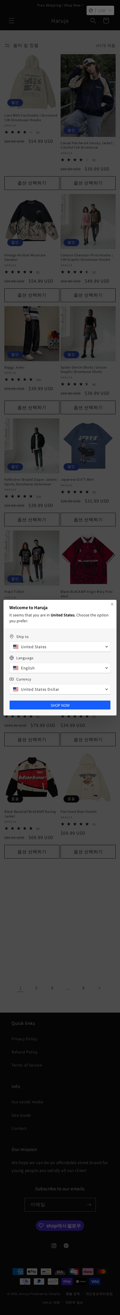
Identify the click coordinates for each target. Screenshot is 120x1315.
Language (24, 657)
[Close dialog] (112, 604)
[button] (100, 10)
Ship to (22, 636)
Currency (23, 679)
